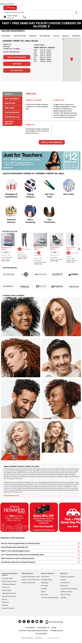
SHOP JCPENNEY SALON (11, 495)
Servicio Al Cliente (8, 608)
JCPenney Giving (66, 591)
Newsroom (64, 585)
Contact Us (6, 587)
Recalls (4, 599)
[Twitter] (20, 621)
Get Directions (17, 70)
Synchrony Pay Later (9, 596)
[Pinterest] (33, 621)
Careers (63, 579)
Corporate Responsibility (68, 588)
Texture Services (12, 112)
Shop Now (17, 64)
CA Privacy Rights (41, 633)
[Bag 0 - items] (24, 17)
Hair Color (9, 108)
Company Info (65, 582)
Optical (43, 591)
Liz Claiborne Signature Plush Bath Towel (40, 262)
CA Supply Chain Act (56, 630)
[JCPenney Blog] (41, 621)
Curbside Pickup (46, 579)
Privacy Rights (41, 627)
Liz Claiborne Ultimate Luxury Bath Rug (56, 259)
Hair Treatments (12, 99)
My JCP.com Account (9, 581)
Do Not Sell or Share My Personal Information (33, 630)
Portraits (44, 588)
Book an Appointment (17, 57)
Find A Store (45, 576)
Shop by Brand (65, 594)
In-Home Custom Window (49, 597)
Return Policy (6, 590)
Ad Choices (38, 638)
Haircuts (8, 94)
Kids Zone (44, 594)
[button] (71, 59)
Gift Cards (5, 602)
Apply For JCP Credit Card (31, 579)
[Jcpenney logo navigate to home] (10, 8)
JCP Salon (44, 585)
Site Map (63, 597)
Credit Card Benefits (28, 582)
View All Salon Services (51, 142)
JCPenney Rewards (8, 584)
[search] (77, 12)
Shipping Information (9, 593)
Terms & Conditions (27, 638)
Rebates (5, 605)
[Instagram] (24, 621)
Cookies (54, 627)
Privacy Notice (30, 627)
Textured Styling (12, 117)
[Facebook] (28, 621)
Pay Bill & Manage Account (31, 576)
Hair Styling (10, 103)
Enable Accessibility (7, 4)
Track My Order (7, 578)
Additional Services (9, 122)
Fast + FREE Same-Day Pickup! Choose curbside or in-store (41, 24)
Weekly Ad (44, 582)
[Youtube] (37, 621)
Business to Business (67, 576)
